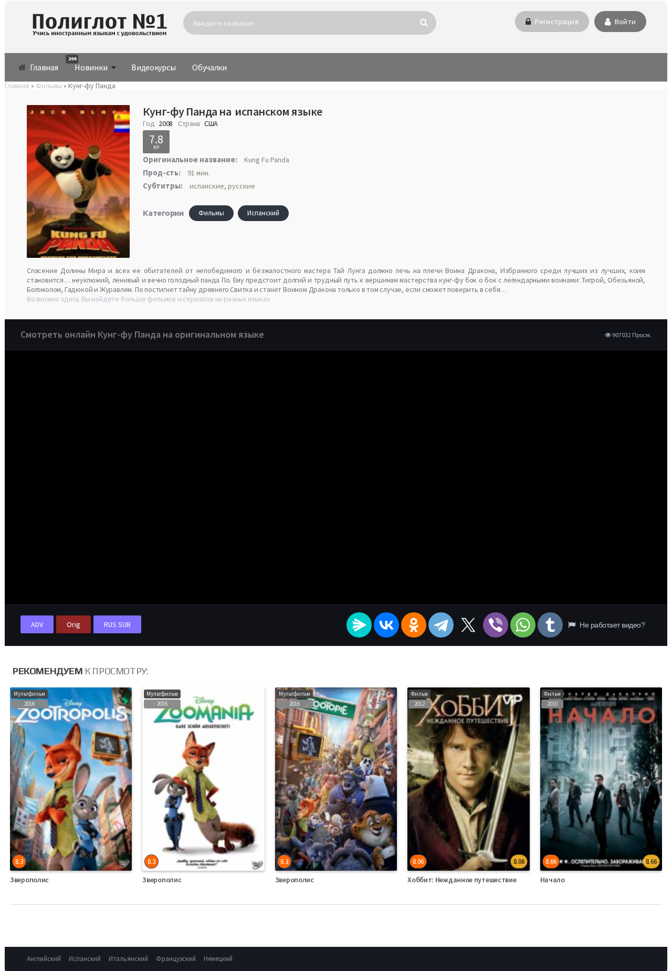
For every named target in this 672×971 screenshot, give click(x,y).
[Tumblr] (550, 625)
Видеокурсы (153, 67)
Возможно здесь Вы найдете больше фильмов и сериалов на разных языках (148, 299)
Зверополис (29, 879)
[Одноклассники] (413, 625)
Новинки (87, 63)
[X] (468, 625)
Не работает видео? (611, 625)
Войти (624, 21)
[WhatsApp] (523, 625)
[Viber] (495, 625)
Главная (43, 67)
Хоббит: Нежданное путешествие (461, 879)
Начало (552, 879)
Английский (44, 958)
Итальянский (128, 958)
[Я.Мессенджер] (359, 625)
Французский (176, 958)
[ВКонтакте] (386, 625)
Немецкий (218, 958)
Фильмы (211, 212)
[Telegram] (441, 625)
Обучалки (209, 67)
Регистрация (556, 21)
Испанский (263, 212)
